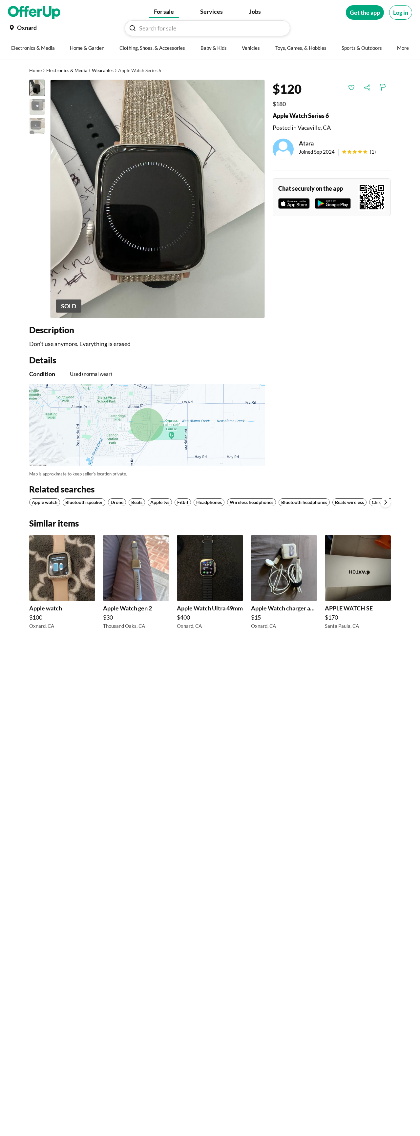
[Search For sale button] (132, 28)
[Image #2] (37, 107)
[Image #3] (37, 126)
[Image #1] (37, 88)
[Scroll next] (385, 502)
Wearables (103, 70)
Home (35, 70)
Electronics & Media (66, 70)
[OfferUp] (34, 12)
